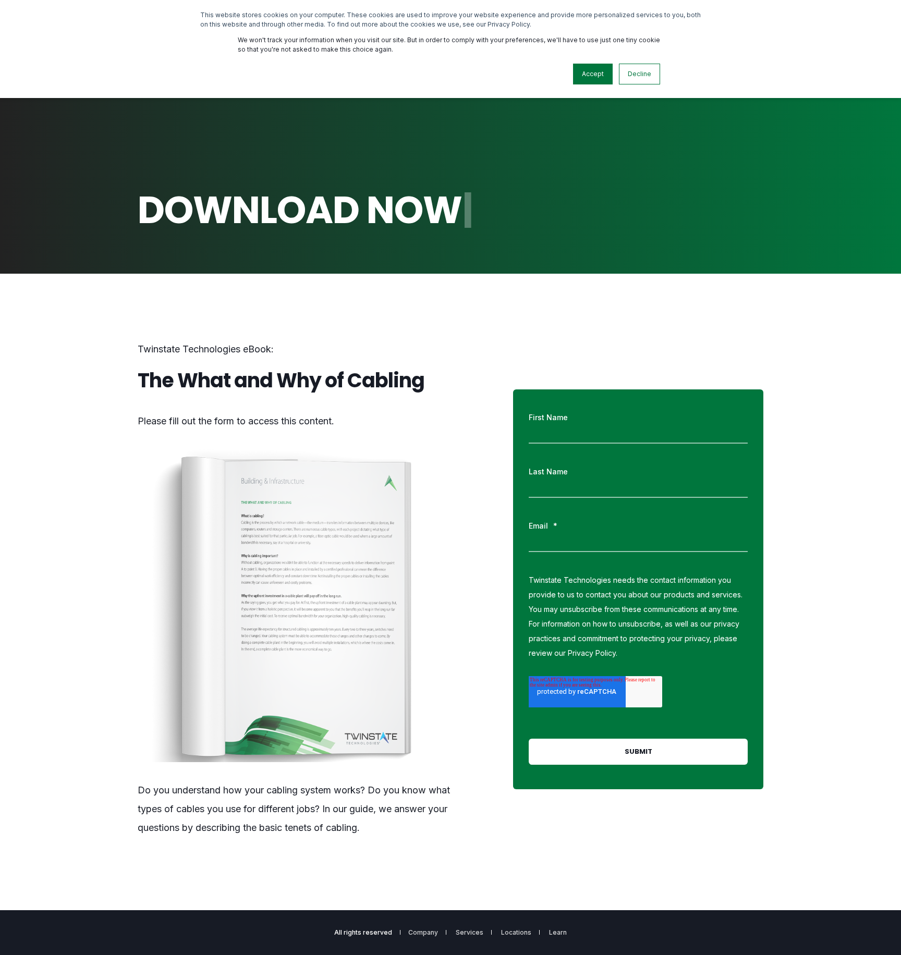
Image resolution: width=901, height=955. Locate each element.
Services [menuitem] (469, 932)
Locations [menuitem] (516, 932)
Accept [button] (593, 74)
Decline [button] (639, 74)
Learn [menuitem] (558, 932)
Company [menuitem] (423, 932)
